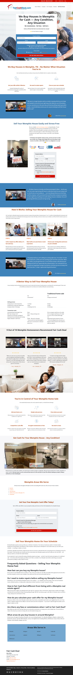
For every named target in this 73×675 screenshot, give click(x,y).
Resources (9, 669)
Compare (44, 6)
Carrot (52, 673)
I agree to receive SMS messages (37, 47)
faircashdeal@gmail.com (14, 659)
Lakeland (25, 635)
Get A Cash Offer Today (11, 667)
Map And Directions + (11, 661)
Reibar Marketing (45, 671)
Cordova (11, 489)
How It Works (38, 6)
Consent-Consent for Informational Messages (36, 45)
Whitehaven (11, 638)
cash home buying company (42, 127)
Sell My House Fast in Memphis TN (17, 493)
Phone (26, 40)
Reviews (55, 6)
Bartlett (11, 488)
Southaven (12, 494)
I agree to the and (37, 52)
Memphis (11, 631)
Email (46, 40)
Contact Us (18, 667)
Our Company (49, 6)
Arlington (25, 631)
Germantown (12, 491)
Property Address (36, 36)
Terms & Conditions (36, 52)
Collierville (53, 631)
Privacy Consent (36, 50)
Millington (39, 635)
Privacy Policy (44, 52)
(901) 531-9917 (13, 658)
